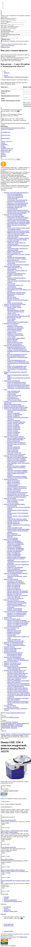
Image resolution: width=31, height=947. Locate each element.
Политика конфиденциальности (13, 901)
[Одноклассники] (4, 794)
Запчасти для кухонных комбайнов (14, 455)
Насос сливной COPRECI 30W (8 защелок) (13, 870)
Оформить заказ (5, 39)
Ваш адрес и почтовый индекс (10, 27)
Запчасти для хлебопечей (11, 579)
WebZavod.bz (23, 937)
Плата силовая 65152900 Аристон (15, 712)
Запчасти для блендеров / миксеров (14, 436)
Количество (4, 36)
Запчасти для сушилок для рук (12, 663)
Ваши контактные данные (8, 18)
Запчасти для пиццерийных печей (13, 642)
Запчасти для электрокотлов (12, 380)
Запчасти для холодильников (12, 266)
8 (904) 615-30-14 (5, 135)
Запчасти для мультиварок (11, 599)
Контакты (3, 914)
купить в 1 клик (13, 790)
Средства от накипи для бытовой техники (16, 611)
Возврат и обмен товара (10, 911)
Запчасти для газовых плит (11, 627)
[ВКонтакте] (2, 794)
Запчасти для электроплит (11, 323)
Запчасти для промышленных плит (14, 345)
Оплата (6, 898)
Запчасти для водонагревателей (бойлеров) (16, 192)
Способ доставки (5, 30)
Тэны (5, 389)
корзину (13, 945)
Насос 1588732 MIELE (7, 859)
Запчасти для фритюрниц (11, 666)
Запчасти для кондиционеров (12, 664)
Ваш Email (4, 23)
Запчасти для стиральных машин (13, 214)
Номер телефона (6, 21)
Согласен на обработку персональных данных (15, 41)
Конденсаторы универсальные (12, 404)
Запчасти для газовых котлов (12, 619)
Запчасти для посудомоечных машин (14, 504)
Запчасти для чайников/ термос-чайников (15, 573)
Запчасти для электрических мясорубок (15, 408)
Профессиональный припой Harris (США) (16, 407)
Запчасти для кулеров (10, 498)
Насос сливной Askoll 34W (8, 847)
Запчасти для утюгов (10, 705)
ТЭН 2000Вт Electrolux (12, 717)
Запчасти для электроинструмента (13, 644)
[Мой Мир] (6, 794)
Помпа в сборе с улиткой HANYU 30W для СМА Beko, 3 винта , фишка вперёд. (15, 831)
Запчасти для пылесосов (11, 479)
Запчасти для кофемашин (11, 539)
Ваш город (4, 25)
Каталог (6, 908)
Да (4, 71)
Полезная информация (10, 900)
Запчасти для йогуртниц (11, 661)
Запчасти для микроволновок (12, 305)
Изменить (7, 72)
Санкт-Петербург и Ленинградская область (16, 77)
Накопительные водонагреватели (13, 652)
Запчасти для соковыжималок (12, 657)
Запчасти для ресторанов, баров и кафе (15, 670)
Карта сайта (7, 909)
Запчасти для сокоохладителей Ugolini (15, 304)
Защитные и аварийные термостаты (14, 405)
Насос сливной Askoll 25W (8, 820)
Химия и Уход (8, 617)
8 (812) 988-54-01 (5, 132)
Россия (6, 75)
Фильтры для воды (9, 646)
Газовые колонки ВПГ (10, 649)
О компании (7, 907)
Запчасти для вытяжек (10, 651)
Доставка (6, 897)
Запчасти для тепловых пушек (12, 648)
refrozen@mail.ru (5, 138)
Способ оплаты (5, 33)
